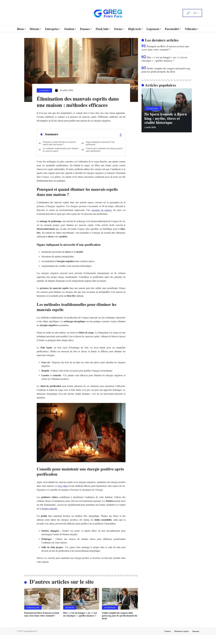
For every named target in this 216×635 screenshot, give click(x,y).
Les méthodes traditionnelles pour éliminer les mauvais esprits (60, 149)
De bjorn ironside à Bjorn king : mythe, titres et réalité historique (165, 118)
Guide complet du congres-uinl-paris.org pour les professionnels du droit (119, 615)
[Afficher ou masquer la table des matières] (90, 134)
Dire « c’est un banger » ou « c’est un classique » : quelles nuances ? (80, 614)
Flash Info (152, 108)
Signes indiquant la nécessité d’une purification (100, 143)
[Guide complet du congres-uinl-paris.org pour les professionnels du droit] (120, 599)
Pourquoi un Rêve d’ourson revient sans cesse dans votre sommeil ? (41, 614)
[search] (188, 12)
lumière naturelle (49, 508)
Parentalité (33, 607)
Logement (44, 90)
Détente (70, 607)
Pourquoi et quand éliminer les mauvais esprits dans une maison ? (59, 143)
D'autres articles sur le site (62, 582)
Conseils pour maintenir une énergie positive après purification (104, 149)
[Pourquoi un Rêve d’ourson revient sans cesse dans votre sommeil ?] (42, 599)
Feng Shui (62, 485)
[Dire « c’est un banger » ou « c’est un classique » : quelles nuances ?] (81, 599)
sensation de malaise (101, 209)
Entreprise (110, 607)
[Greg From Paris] (108, 13)
